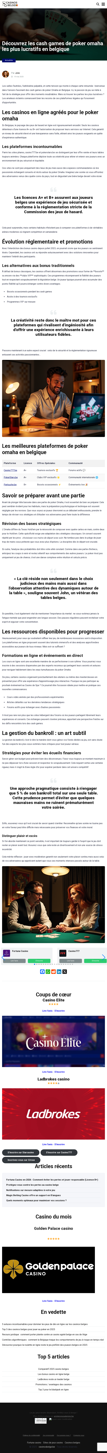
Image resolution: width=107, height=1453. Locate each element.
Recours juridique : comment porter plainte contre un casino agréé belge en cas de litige (44, 1334)
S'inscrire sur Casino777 (59, 1152)
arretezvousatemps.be (64, 1416)
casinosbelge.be (47, 1446)
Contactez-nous (78, 1435)
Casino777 (73, 951)
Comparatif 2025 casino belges (53, 1369)
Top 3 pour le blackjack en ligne (53, 1389)
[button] (34, 964)
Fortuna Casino (20, 951)
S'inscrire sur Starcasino (21, 1152)
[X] (64, 972)
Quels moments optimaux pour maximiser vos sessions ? (36, 1200)
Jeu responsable (48, 1435)
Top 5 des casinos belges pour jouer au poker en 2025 (28, 1329)
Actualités (9, 60)
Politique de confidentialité (31, 1435)
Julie (17, 73)
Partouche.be (10, 484)
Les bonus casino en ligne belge (53, 1374)
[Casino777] (62, 956)
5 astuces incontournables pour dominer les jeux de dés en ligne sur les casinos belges (45, 1324)
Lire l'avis (14, 961)
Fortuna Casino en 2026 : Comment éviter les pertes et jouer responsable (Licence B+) (52, 1179)
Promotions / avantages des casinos (54, 1384)
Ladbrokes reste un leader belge (53, 1379)
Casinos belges (72, 1442)
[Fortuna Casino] (6, 956)
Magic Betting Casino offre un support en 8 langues (33, 1195)
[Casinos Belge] (10, 4)
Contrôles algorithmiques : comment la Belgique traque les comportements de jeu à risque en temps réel (53, 1339)
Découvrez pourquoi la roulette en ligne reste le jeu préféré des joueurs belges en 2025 (44, 1345)
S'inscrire (39, 961)
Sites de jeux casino (53, 1442)
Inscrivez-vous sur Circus (21, 1160)
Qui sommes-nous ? (64, 1435)
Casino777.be (10, 470)
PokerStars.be (11, 477)
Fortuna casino (34, 1442)
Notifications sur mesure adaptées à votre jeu (30, 1190)
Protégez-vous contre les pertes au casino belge (32, 1185)
